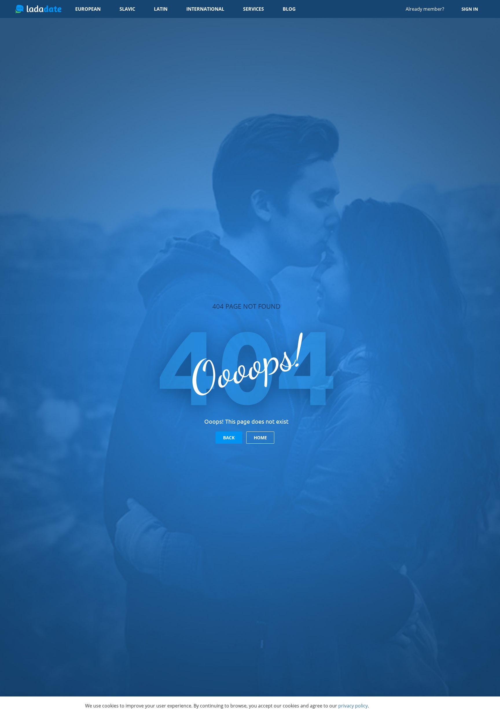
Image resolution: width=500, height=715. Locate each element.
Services (253, 9)
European (88, 9)
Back (229, 437)
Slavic (127, 9)
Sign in (470, 9)
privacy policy (353, 706)
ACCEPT (399, 706)
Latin (161, 9)
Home (260, 437)
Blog (289, 9)
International (205, 9)
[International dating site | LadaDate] (38, 9)
